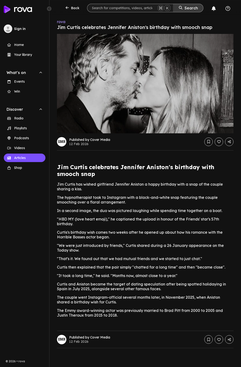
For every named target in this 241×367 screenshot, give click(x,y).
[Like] (219, 142)
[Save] (208, 142)
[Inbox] (213, 8)
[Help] (227, 8)
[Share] (229, 142)
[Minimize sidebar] (49, 9)
